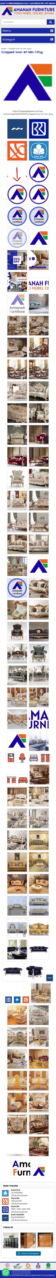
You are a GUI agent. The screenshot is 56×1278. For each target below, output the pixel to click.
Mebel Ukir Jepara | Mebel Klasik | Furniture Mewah (35, 1275)
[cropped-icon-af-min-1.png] (28, 108)
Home (3, 49)
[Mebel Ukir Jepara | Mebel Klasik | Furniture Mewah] (28, 15)
